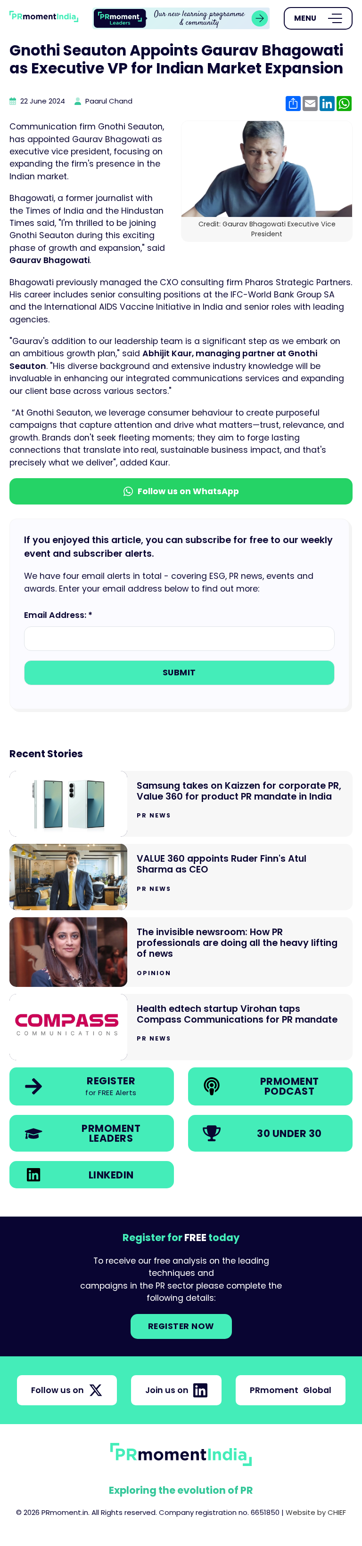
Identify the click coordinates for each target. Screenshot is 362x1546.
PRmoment (290, 1390)
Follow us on (57, 1390)
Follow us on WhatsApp (188, 491)
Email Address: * (58, 615)
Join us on (167, 1390)
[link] (181, 19)
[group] (181, 19)
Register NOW (181, 1326)
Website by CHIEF (316, 1512)
